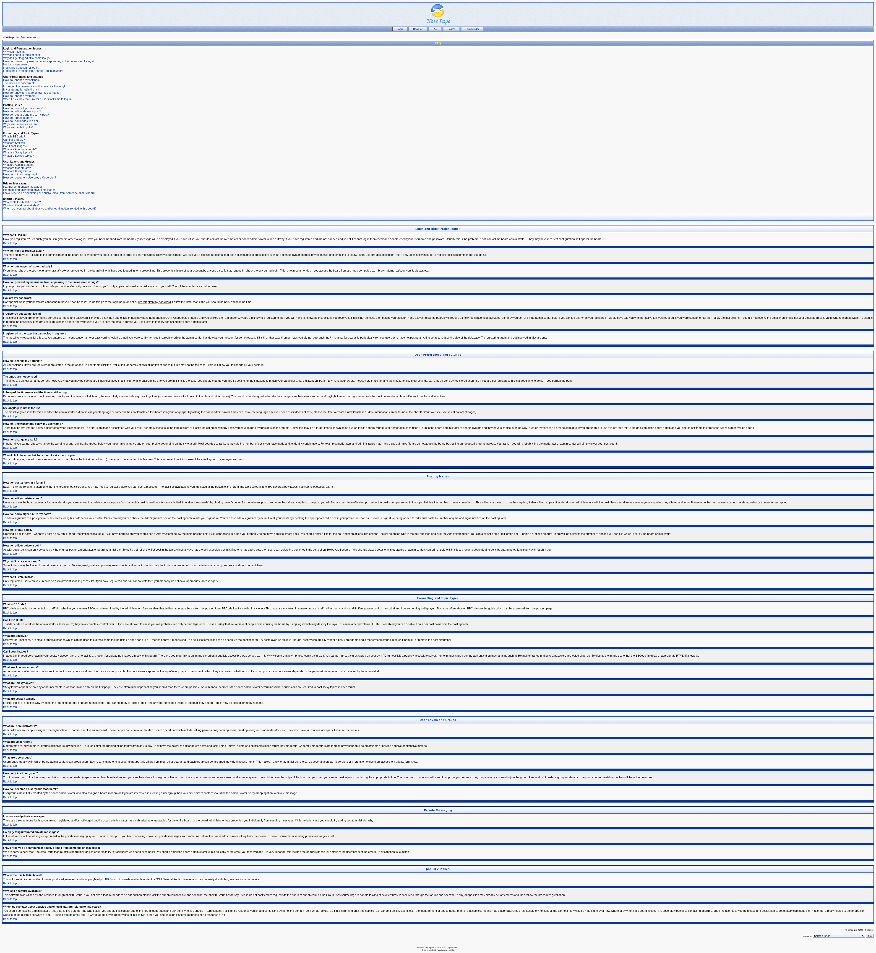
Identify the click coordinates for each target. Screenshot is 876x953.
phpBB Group (108, 879)
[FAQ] (435, 30)
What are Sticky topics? (17, 152)
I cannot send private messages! (23, 186)
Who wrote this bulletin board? (22, 202)
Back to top (10, 243)
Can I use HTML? (14, 139)
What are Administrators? (18, 164)
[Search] (451, 30)
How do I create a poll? (17, 117)
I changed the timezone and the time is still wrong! (34, 86)
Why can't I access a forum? (20, 124)
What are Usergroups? (17, 171)
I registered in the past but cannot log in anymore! (33, 71)
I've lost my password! (16, 64)
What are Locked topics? (18, 155)
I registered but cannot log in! (21, 67)
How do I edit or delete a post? (22, 111)
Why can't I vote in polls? (18, 127)
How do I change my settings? (21, 80)
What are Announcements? (20, 149)
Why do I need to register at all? (22, 55)
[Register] (417, 30)
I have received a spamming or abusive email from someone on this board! (49, 193)
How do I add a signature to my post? (26, 114)
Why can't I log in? (14, 51)
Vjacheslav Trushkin (446, 950)
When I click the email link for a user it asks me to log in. (37, 99)
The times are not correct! (18, 83)
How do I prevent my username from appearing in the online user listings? (48, 61)
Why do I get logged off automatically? (26, 58)
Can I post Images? (15, 146)
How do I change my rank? (19, 96)
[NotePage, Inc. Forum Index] (472, 30)
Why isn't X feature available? (21, 205)
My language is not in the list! (21, 89)
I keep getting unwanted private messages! (29, 190)
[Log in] (400, 30)
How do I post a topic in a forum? (23, 108)
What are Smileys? (14, 143)
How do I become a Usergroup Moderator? (29, 177)
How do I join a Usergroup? (20, 174)
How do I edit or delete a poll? (21, 121)
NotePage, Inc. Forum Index (19, 37)
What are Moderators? (17, 168)
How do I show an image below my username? (32, 92)
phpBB (431, 947)
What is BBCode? (14, 136)
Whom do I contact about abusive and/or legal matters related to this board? (49, 208)
